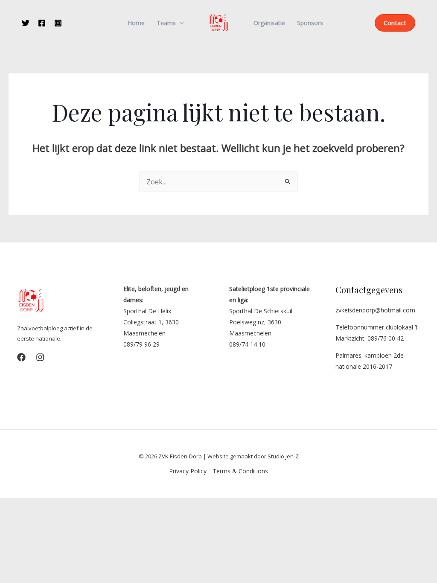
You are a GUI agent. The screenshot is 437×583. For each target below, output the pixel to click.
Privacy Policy (188, 471)
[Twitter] (25, 23)
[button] (180, 23)
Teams (166, 23)
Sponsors (310, 23)
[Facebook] (42, 23)
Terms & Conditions (240, 471)
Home (136, 23)
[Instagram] (58, 23)
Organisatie (269, 23)
